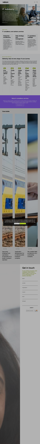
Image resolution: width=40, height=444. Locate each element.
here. (35, 221)
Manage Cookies (16, 223)
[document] (20, 222)
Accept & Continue (23, 223)
